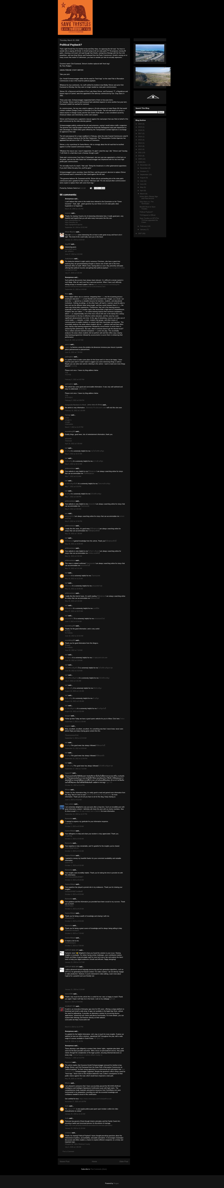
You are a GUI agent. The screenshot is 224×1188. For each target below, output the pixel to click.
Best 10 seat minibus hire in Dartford (88, 811)
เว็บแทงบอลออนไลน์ (71, 735)
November (144, 168)
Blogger (116, 1183)
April (142, 190)
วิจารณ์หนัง (69, 633)
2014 (140, 143)
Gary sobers (69, 804)
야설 (66, 372)
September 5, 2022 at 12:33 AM (75, 738)
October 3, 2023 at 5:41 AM (74, 851)
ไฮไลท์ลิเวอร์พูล (96, 494)
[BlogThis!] (97, 188)
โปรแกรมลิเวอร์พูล (104, 483)
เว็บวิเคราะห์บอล (93, 551)
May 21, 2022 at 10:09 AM (74, 589)
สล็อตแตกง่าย (69, 918)
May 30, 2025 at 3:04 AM (73, 1078)
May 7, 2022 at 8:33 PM (73, 486)
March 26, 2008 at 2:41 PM (74, 209)
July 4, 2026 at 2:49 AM (73, 1147)
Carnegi (68, 415)
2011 (140, 152)
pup (66, 513)
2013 (140, 146)
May (142, 187)
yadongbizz (69, 357)
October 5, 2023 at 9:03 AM (74, 921)
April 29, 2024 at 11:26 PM (74, 1041)
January (143, 229)
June (142, 184)
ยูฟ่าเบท (112, 999)
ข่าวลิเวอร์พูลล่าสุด (71, 708)
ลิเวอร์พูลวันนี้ (101, 708)
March (142, 194)
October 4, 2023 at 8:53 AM (74, 894)
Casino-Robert (70, 831)
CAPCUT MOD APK (72, 950)
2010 (140, 156)
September (144, 174)
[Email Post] (91, 188)
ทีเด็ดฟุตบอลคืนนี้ (94, 531)
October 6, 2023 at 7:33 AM (74, 933)
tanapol (67, 716)
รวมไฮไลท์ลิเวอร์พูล (97, 451)
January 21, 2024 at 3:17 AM (74, 962)
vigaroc (67, 347)
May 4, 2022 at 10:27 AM (73, 454)
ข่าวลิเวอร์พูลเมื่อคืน (71, 483)
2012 (140, 149)
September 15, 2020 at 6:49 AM (75, 289)
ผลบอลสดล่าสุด (97, 586)
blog (102, 297)
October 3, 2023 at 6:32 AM (74, 865)
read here (74, 235)
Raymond (68, 1062)
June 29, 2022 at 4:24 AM (73, 671)
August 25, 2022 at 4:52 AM (74, 711)
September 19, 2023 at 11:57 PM (76, 814)
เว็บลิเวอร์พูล (69, 461)
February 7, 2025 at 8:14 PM (74, 1058)
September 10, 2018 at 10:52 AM (76, 227)
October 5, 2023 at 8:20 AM (74, 909)
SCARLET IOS (70, 1006)
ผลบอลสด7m (69, 516)
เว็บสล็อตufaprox (70, 943)
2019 (140, 127)
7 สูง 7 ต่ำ (109, 782)
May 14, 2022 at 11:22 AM (74, 578)
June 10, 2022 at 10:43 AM (74, 636)
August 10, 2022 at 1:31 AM (74, 691)
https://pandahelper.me (72, 220)
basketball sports (71, 249)
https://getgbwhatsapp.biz (73, 224)
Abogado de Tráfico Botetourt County (77, 1144)
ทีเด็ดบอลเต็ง (100, 755)
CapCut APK (71, 1109)
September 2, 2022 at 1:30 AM (75, 721)
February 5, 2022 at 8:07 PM (74, 379)
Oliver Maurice (70, 232)
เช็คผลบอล (68, 586)
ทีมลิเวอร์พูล (97, 688)
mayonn (68, 726)
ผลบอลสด (68, 438)
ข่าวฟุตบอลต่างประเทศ (99, 657)
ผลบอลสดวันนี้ (85, 565)
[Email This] (95, 188)
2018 (140, 130)
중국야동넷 (82, 389)
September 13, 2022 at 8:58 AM (75, 748)
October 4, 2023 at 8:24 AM (74, 880)
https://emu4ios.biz (71, 222)
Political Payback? (146, 212)
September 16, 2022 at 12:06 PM (76, 758)
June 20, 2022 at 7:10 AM (73, 650)
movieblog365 (70, 431)
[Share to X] (99, 188)
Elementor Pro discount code (96, 407)
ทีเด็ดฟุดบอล (92, 471)
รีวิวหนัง (67, 631)
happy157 (68, 773)
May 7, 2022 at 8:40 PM (73, 497)
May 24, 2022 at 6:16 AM (73, 601)
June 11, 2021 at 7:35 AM (73, 352)
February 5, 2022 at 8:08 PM (74, 400)
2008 (140, 162)
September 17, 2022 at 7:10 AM (75, 769)
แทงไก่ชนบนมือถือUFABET (74, 877)
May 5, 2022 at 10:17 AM (73, 464)
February (143, 226)
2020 (140, 124)
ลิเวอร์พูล (68, 451)
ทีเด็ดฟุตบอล (94, 529)
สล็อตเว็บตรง (69, 906)
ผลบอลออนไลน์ (99, 618)
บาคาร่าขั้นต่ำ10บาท (72, 848)
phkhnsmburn (70, 468)
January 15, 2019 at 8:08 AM (74, 240)
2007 (140, 233)
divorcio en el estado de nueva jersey (98, 795)
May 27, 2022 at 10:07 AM (74, 611)
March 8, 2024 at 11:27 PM (74, 1027)
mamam (68, 213)
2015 (140, 140)
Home (94, 1162)
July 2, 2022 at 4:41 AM (73, 681)
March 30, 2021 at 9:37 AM (74, 340)
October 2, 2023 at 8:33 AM (74, 826)
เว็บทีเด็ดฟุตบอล (89, 473)
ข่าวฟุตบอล (68, 657)
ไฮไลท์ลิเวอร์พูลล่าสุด (105, 668)
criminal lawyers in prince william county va (87, 1055)
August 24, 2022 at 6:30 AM (74, 701)
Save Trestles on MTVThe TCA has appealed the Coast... (149, 220)
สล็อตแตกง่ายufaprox (72, 930)
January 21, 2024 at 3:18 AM (74, 989)
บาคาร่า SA (69, 862)
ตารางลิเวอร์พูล (98, 461)
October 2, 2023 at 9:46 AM (74, 839)
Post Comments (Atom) (99, 1169)
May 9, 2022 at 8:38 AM (73, 509)
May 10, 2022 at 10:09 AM (74, 544)
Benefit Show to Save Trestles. (147, 208)
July (142, 181)
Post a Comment (68, 1151)
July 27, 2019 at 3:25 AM (73, 273)
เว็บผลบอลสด (84, 506)
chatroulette (69, 424)
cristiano (68, 1133)
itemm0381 (69, 994)
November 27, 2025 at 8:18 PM (75, 1101)
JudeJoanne (69, 258)
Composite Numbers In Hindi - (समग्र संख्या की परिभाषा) (83, 405)
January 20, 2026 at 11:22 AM (75, 1114)
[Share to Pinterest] (104, 188)
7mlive (122, 719)
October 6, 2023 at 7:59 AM (74, 946)
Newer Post (64, 1162)
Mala (66, 294)
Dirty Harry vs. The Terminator (147, 203)
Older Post (123, 1162)
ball (66, 448)
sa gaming (68, 836)
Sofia (67, 1106)
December (144, 165)
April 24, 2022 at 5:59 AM (73, 443)
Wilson (67, 790)
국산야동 (74, 366)
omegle (67, 422)
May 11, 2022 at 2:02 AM (73, 556)
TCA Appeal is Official (147, 215)
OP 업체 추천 (98, 1038)
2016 (140, 137)
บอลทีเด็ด (96, 608)
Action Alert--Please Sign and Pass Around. (149, 197)
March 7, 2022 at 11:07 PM (74, 427)
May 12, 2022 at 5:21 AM (73, 568)
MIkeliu (67, 1083)
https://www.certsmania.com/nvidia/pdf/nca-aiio (96, 1099)
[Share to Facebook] (102, 188)
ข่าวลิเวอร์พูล (69, 688)
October (143, 171)
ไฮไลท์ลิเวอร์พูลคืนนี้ (72, 668)
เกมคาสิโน (68, 823)
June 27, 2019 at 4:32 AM (73, 254)
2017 (140, 133)
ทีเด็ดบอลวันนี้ (95, 598)
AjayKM (67, 244)
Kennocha (68, 818)
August (143, 178)
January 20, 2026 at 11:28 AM (75, 1128)
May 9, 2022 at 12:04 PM (73, 521)
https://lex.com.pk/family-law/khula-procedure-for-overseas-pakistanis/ (88, 1125)
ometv (67, 418)
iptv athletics (69, 251)
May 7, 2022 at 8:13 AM (73, 476)
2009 (140, 159)
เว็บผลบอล (68, 441)
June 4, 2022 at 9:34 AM (73, 621)
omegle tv (68, 420)
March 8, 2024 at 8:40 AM (73, 1002)
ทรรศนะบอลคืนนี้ (94, 553)
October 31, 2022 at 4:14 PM (74, 785)
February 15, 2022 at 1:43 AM (75, 410)
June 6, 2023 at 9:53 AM (73, 800)
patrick (67, 344)
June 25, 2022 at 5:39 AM (73, 660)
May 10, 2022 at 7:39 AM (73, 533)
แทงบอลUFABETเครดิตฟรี (73, 891)
